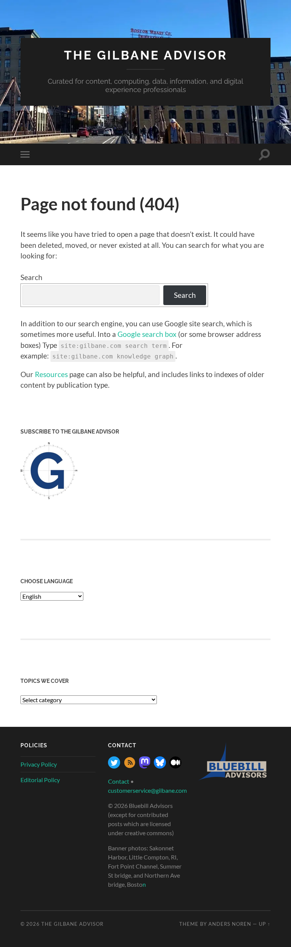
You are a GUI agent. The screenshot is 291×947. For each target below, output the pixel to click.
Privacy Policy (38, 764)
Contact (118, 781)
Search (31, 277)
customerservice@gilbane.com (147, 790)
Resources (51, 374)
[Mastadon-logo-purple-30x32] (144, 766)
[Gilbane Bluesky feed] (160, 766)
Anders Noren (229, 924)
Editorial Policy (40, 779)
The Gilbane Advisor (145, 55)
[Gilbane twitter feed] (114, 766)
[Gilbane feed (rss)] (130, 766)
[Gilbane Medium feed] (175, 766)
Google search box (147, 334)
